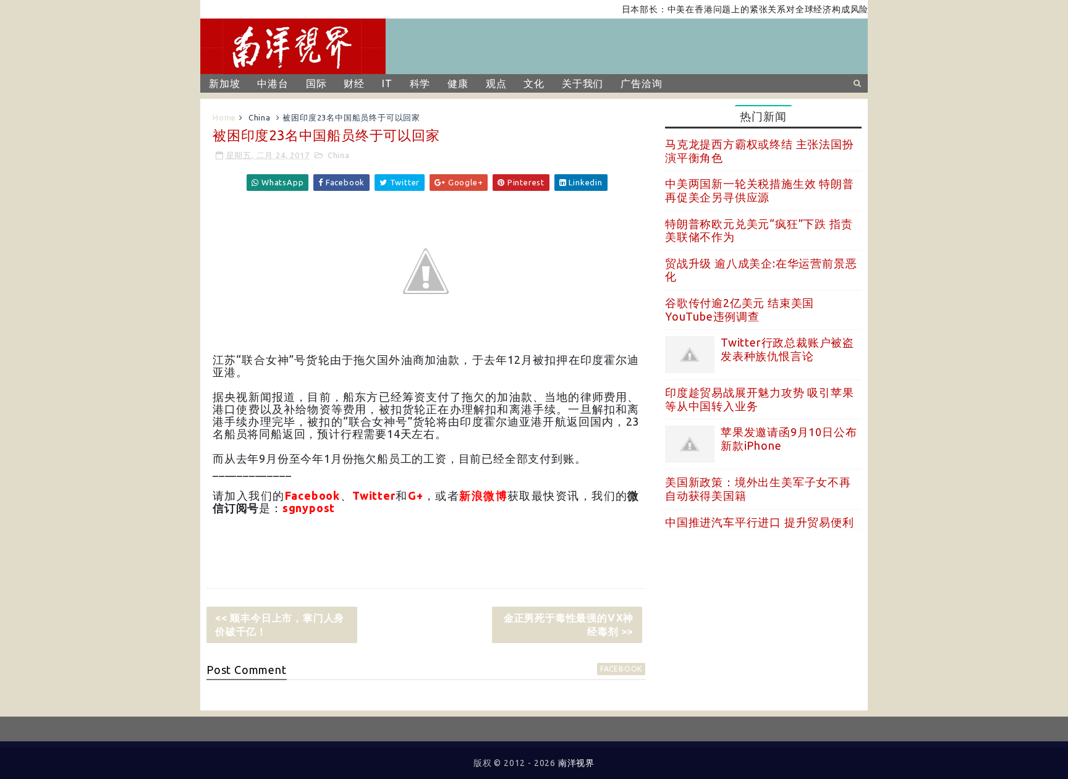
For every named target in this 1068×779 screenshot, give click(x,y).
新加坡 (224, 83)
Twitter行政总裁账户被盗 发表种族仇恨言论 (787, 349)
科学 (420, 83)
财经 (354, 83)
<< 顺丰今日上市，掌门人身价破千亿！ (279, 624)
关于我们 (582, 83)
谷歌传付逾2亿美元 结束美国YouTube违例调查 (739, 309)
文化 (534, 83)
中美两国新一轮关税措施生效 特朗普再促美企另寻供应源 (759, 190)
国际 (316, 83)
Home (224, 117)
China (259, 117)
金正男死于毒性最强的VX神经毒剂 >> (569, 624)
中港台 (272, 83)
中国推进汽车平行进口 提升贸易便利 (759, 522)
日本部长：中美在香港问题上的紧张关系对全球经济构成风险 (733, 9)
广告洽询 (641, 83)
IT (387, 83)
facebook (621, 669)
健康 (457, 83)
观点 (496, 83)
